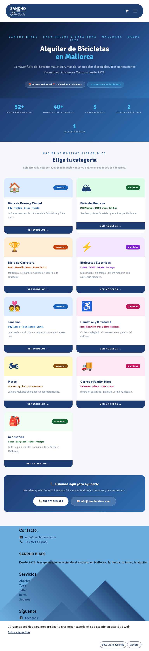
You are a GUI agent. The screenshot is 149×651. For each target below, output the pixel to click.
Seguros (24, 599)
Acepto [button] (134, 644)
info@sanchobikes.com (40, 537)
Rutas (23, 595)
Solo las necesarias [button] (113, 644)
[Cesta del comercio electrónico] (127, 11)
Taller (23, 590)
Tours (22, 586)
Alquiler (24, 581)
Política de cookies (19, 632)
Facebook (31, 618)
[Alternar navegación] (135, 11)
